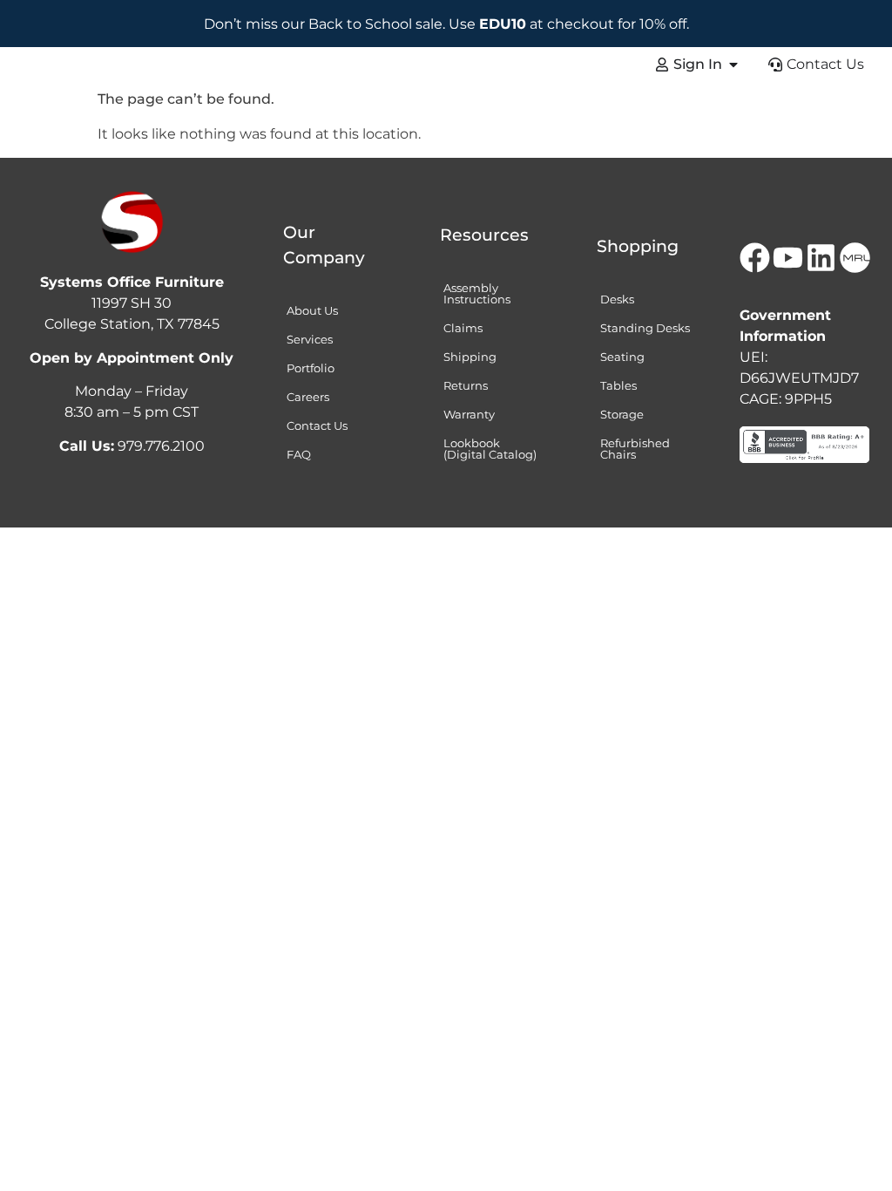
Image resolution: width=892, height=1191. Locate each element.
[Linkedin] (821, 257)
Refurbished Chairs (635, 448)
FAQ (299, 454)
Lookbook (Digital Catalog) (490, 448)
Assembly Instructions (476, 293)
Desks (617, 299)
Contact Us (317, 425)
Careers (308, 397)
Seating (622, 357)
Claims (463, 328)
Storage (622, 414)
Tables (618, 385)
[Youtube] (787, 257)
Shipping (470, 357)
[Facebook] (754, 257)
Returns (465, 385)
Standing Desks (645, 328)
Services (310, 339)
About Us (312, 310)
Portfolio (310, 368)
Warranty (469, 414)
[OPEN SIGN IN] (733, 64)
